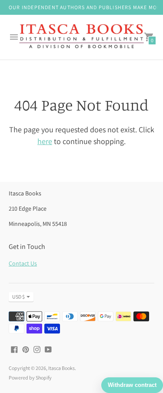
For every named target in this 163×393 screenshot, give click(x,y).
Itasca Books (61, 368)
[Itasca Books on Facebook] (14, 348)
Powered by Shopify (30, 377)
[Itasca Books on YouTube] (48, 348)
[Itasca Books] (81, 37)
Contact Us (23, 263)
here (44, 141)
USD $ (18, 296)
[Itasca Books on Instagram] (36, 348)
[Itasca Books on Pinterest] (25, 348)
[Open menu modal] (14, 37)
